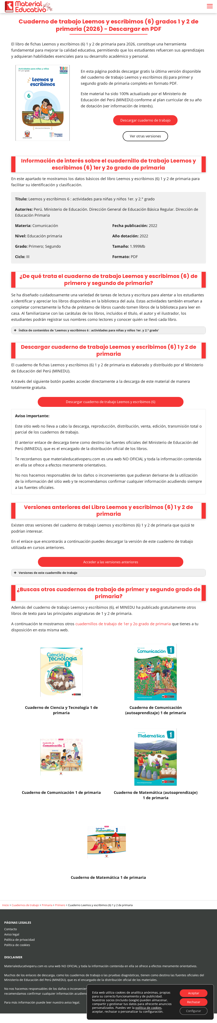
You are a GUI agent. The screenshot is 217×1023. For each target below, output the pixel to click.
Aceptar (193, 993)
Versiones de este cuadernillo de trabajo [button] (48, 573)
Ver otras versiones (145, 136)
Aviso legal (11, 934)
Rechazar (193, 1002)
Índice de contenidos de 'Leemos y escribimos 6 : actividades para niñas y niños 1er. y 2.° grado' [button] (89, 330)
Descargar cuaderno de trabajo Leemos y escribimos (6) (110, 401)
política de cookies (148, 1008)
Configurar (193, 1011)
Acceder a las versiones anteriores (110, 562)
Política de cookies (17, 945)
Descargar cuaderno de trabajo (145, 120)
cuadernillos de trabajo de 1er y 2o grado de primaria (123, 623)
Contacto (10, 929)
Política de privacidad (19, 940)
